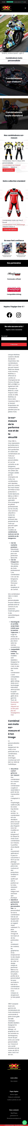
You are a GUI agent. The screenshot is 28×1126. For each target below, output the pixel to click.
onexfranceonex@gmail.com (14, 1118)
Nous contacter (14, 1081)
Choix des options (20, 229)
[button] (24, 1122)
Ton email (4, 336)
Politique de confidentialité (14, 1097)
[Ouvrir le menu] (25, 8)
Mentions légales (14, 1094)
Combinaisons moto (19, 225)
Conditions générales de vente (14, 1099)
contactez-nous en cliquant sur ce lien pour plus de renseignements (15, 708)
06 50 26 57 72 (14, 1115)
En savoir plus (18, 170)
